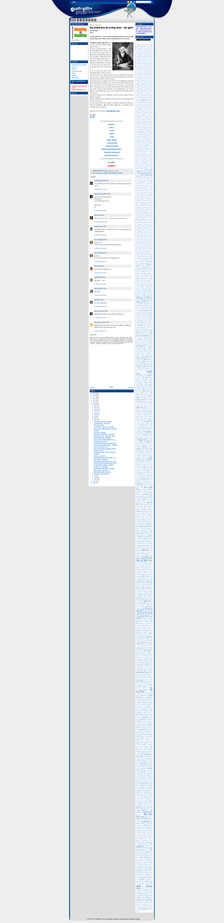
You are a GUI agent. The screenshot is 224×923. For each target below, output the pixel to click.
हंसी (142, 881)
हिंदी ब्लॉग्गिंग (151, 895)
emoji (139, 904)
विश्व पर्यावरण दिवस (142, 771)
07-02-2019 (143, 76)
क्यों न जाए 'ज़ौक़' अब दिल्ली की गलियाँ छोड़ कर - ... (105, 439)
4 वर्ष (150, 246)
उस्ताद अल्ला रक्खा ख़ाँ (144, 329)
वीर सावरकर (140, 797)
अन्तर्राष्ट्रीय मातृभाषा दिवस (140, 281)
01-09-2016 (140, 48)
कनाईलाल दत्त (138, 349)
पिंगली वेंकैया (139, 546)
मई (94, 418)
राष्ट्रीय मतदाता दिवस (140, 714)
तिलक (146, 485)
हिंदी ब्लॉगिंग (145, 895)
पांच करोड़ (142, 545)
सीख (141, 853)
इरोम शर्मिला (142, 322)
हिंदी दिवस (147, 893)
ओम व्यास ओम (145, 344)
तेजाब (140, 489)
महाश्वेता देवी (138, 653)
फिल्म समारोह (146, 579)
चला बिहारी (146, 421)
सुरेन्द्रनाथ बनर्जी (146, 862)
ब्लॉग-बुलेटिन (146, 620)
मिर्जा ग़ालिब (142, 662)
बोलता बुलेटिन (142, 604)
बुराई (152, 599)
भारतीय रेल (138, 628)
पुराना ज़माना (151, 550)
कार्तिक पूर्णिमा (145, 366)
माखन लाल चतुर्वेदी (146, 657)
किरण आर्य (140, 368)
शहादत (144, 805)
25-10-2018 (145, 210)
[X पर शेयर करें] (115, 171)
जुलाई (95, 414)
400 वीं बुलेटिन (138, 247)
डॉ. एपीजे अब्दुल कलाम (141, 475)
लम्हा (141, 727)
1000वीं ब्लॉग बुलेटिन (144, 98)
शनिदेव (145, 802)
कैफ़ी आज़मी (145, 382)
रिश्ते (145, 720)
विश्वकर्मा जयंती (145, 793)
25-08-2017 (142, 208)
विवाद (142, 753)
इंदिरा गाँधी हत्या (140, 320)
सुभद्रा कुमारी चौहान (148, 860)
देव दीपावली (141, 504)
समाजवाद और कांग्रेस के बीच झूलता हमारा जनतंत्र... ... (106, 463)
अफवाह (151, 283)
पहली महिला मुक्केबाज (149, 541)
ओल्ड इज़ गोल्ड (139, 346)
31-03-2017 (148, 242)
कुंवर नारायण (141, 369)
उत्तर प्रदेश (149, 325)
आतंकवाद (146, 310)
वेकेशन (150, 797)
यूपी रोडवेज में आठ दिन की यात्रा (111, 146)
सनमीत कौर (141, 837)
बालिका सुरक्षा (140, 596)
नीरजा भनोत (148, 524)
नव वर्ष (141, 519)
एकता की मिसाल (140, 334)
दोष (141, 509)
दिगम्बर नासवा (97, 215)
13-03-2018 (145, 117)
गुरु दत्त (139, 404)
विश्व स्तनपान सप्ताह (141, 788)
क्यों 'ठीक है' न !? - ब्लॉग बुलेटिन (101, 466)
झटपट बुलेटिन (144, 457)
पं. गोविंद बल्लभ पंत (144, 529)
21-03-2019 (140, 178)
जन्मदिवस (148, 441)
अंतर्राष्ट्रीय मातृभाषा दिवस (146, 271)
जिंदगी (147, 450)
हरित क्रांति (142, 882)
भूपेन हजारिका (140, 635)
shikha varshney (99, 311)
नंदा (141, 514)
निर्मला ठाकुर (138, 524)
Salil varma (142, 909)
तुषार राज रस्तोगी (148, 487)
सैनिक (141, 867)
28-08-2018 (150, 229)
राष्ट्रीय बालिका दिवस (147, 712)
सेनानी (150, 865)
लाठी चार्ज (151, 727)
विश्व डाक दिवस (150, 764)
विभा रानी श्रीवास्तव (98, 239)
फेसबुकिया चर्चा (141, 581)
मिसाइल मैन (141, 664)
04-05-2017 (140, 61)
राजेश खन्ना (139, 700)
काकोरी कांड (142, 362)
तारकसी (137, 485)
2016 (94, 398)
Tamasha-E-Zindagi (99, 322)
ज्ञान (152, 455)
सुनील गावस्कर (142, 859)
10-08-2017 (140, 97)
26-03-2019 (148, 214)
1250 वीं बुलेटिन (148, 115)
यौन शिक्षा (146, 684)
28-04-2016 (143, 225)
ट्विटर (144, 465)
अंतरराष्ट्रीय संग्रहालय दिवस (141, 268)
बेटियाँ (141, 603)
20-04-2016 (145, 163)
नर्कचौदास (143, 518)
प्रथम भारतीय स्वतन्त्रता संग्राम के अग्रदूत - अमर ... (105, 461)
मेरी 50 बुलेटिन (140, 670)
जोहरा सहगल (144, 455)
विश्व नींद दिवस (150, 770)
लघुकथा (139, 726)
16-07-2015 (142, 139)
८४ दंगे (143, 258)
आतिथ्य (151, 310)
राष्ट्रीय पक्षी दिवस (145, 710)
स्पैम (143, 875)
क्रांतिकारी (150, 385)
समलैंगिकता (149, 837)
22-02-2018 (142, 183)
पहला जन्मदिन (144, 540)
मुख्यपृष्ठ (111, 387)
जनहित (151, 438)
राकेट (152, 692)
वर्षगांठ (137, 742)
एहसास (145, 339)
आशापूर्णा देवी (150, 317)
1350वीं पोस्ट (142, 122)
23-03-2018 (138, 192)
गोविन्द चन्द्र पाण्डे (146, 414)
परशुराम (137, 538)
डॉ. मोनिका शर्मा (98, 277)
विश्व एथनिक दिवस (148, 758)
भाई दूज (151, 625)
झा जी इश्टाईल (149, 458)
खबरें (150, 387)
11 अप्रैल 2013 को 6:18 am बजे (100, 234)
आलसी (146, 317)
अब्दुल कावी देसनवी (141, 285)
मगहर (152, 638)
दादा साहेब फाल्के (146, 494)
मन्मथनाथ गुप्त (144, 645)
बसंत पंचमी (149, 587)
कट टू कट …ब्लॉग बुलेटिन (99, 456)
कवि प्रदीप (147, 357)
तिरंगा (142, 485)
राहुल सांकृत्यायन (142, 719)
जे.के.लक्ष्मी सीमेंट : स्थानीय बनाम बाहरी (111, 152)
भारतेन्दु (150, 631)
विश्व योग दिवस (145, 781)
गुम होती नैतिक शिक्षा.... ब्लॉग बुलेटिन (102, 423)
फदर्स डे (151, 576)
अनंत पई (142, 280)
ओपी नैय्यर (143, 342)
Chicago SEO (109, 919)
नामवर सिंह (139, 521)
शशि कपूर (151, 803)
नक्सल (145, 514)
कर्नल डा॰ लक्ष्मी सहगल (146, 354)
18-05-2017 (142, 149)
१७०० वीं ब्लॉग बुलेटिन (145, 146)
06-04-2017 (140, 71)
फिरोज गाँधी (141, 579)
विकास (141, 746)
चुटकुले (139, 428)
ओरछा (150, 344)
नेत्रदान (137, 528)
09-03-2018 (140, 88)
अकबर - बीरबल (143, 273)
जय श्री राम (151, 445)
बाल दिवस (139, 594)
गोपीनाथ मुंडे (145, 413)
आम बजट (139, 315)
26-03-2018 (142, 214)
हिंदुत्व (143, 897)
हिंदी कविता (140, 893)
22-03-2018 (148, 183)
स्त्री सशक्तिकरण (141, 874)
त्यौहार (149, 489)
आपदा (146, 313)
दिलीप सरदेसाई (141, 496)
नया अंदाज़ (138, 518)
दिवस (141, 497)
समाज (141, 838)
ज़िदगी (150, 450)
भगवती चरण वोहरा (148, 623)
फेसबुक (151, 579)
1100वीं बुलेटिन (148, 107)
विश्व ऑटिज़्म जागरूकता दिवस (141, 759)
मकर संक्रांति (147, 638)
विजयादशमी (149, 749)
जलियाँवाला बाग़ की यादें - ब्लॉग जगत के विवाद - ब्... (105, 452)
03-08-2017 (146, 58)
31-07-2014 (138, 244)
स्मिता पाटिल (149, 875)
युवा (146, 681)
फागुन (148, 577)
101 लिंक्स (142, 100)
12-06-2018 (145, 112)
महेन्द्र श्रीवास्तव (98, 288)
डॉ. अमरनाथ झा (146, 472)
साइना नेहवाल (142, 848)
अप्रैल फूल (146, 283)
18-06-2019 (138, 151)
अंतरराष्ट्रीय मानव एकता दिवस (145, 263)
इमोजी (137, 322)
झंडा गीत (139, 457)
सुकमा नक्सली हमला (148, 855)
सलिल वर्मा (138, 847)
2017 (94, 397)
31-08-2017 (145, 244)
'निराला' (142, 44)
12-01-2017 (145, 109)
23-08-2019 (142, 193)
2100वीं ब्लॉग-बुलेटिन (141, 181)
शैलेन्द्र (146, 820)
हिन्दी (150, 897)
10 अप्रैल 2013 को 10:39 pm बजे (100, 189)
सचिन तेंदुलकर (150, 833)
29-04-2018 (140, 234)
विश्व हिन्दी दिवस (138, 790)
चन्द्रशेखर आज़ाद (150, 419)
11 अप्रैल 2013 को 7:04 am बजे (100, 261)
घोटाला (145, 418)
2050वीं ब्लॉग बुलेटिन (142, 176)
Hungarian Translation (134, 919)
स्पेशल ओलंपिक (148, 874)
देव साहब (145, 504)
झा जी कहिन (148, 460)
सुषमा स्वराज (138, 865)
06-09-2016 (150, 73)
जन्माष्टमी (137, 443)
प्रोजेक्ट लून (146, 572)
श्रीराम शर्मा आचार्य (148, 828)
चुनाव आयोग (148, 428)
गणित (150, 394)
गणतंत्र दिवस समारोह (144, 394)
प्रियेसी (142, 569)
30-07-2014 (143, 239)
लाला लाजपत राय (150, 729)
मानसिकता (140, 660)
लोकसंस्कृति (142, 737)
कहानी (143, 361)
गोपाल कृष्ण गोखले (139, 413)
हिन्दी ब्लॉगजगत (143, 898)
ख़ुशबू (148, 389)
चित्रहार (146, 424)
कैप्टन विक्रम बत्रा (139, 382)
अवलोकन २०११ (139, 297)
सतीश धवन (139, 835)
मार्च (95, 475)
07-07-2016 (146, 78)
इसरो (149, 324)
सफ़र (145, 837)
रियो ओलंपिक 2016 (139, 720)
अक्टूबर (95, 409)
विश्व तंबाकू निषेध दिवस (141, 766)
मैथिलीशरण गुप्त (148, 672)
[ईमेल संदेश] (110, 170)
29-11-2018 (140, 237)
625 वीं (148, 252)
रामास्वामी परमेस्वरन (148, 705)
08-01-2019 (146, 81)
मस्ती (145, 647)
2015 (94, 400)
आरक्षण (137, 317)
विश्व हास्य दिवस (148, 788)
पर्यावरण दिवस (150, 538)
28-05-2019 (140, 227)
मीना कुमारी (147, 664)
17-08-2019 (146, 144)
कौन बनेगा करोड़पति (148, 384)
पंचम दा (137, 531)
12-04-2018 (148, 110)
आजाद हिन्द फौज (144, 308)
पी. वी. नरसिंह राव (142, 548)
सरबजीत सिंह (140, 843)
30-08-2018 (150, 239)
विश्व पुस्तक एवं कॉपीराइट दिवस (147, 773)
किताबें (152, 366)
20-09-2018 (145, 166)
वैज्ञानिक (137, 798)
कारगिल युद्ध (145, 364)
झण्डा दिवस (143, 458)
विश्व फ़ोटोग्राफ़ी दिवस (143, 778)
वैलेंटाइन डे (142, 798)
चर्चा (141, 421)
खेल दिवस (145, 391)
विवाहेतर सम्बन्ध (148, 753)
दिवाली (145, 497)
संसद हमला (139, 833)
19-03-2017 (148, 156)
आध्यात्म (147, 312)
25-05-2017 (138, 207)
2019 (94, 393)
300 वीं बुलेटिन (147, 241)
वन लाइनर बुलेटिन (146, 739)
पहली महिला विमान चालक (142, 543)
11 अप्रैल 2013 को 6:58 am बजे (100, 248)
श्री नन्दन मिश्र (150, 823)
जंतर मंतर (139, 435)
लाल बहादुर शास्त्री (141, 729)
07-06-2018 (140, 78)
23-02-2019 (142, 190)
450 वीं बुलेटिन (145, 247)
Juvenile (139, 907)
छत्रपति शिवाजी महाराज (148, 431)
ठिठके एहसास (143, 467)
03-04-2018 (143, 56)
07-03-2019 (150, 76)
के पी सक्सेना (138, 377)
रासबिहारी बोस (145, 717)
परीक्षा (141, 538)
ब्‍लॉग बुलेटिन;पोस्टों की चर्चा (142, 616)
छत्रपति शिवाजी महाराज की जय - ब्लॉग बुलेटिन (104, 468)
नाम (152, 519)
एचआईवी (151, 335)
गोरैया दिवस (151, 413)
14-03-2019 (142, 126)
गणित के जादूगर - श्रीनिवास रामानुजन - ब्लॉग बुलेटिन (105, 429)
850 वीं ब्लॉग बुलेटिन (149, 258)
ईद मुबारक (140, 325)
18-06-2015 (148, 149)
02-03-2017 (140, 51)
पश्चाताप (139, 540)
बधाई (137, 586)
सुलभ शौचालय (140, 864)
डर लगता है (96, 430)
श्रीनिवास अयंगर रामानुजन (140, 826)
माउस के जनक (138, 657)
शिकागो (147, 810)
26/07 (149, 217)
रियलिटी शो (149, 719)
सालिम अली (142, 852)
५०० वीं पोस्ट (149, 249)
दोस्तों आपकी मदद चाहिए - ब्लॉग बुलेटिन (102, 472)
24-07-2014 (138, 200)
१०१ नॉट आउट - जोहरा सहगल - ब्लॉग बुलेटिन (104, 427)
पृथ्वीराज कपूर (144, 553)
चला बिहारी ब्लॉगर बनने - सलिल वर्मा (79, 64)
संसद (152, 831)
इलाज (146, 322)
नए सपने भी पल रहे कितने (112, 143)
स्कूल (150, 870)
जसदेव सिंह (146, 448)
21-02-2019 (150, 176)
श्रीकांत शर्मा (140, 825)
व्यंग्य (142, 800)
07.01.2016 (140, 81)
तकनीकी (150, 482)
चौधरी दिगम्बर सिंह (139, 431)
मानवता (146, 659)
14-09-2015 (142, 129)
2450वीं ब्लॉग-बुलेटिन (144, 203)
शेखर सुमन (145, 818)
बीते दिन (145, 598)
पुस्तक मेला (149, 551)
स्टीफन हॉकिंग (138, 872)
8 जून (147, 256)
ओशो (146, 346)
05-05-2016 (150, 66)
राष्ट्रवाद (142, 707)
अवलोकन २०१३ (142, 298)
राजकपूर (137, 695)
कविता (144, 359)
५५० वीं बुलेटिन (145, 251)
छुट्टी (139, 433)
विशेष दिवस (141, 754)
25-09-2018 (148, 208)
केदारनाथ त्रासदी (144, 379)
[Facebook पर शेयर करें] (117, 171)
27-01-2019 (150, 219)
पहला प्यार (149, 540)
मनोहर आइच (145, 643)
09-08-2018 (150, 90)
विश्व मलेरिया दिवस (145, 780)
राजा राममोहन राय (149, 697)
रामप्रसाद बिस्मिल (150, 704)
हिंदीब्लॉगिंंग (139, 897)
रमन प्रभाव (138, 687)
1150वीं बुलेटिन (139, 109)
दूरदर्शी (144, 502)
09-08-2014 (143, 90)
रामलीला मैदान (140, 705)
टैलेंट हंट (149, 463)
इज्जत (146, 320)
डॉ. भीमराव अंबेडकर (149, 475)
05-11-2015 (143, 70)
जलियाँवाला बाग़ (139, 448)
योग (136, 684)
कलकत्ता (137, 356)
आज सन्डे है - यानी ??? (99, 450)
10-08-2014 (150, 95)
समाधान (146, 838)
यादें (150, 679)
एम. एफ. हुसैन (140, 337)
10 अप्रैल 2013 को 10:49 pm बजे (100, 221)
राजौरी (144, 700)
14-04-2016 (148, 126)
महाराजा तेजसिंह (150, 648)
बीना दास (149, 598)
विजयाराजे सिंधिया (139, 751)
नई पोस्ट (92, 387)
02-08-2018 (143, 53)
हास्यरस (148, 892)
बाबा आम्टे (151, 589)
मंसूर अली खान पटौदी (139, 638)
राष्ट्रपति (137, 707)
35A (147, 246)
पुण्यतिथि (143, 550)
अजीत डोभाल (144, 278)
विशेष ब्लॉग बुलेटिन (140, 756)
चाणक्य (143, 423)
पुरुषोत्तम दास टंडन (141, 551)
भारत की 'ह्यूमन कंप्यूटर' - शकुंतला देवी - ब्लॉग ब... (104, 436)
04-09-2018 (143, 63)
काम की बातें (139, 364)
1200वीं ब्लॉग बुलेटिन (140, 115)
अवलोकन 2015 (146, 300)
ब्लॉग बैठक (143, 618)
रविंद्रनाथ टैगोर (145, 687)
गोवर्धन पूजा (139, 414)
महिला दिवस (144, 653)
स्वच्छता (137, 877)
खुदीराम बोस (138, 389)
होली (152, 900)
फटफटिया (137, 576)
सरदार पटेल (142, 842)
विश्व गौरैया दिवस (143, 763)
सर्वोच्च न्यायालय (148, 845)
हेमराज (143, 900)
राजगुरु (142, 695)
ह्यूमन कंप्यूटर (141, 902)
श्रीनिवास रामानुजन (149, 826)
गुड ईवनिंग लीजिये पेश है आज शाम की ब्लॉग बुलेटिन (105, 443)
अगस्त (95, 412)
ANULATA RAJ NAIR (100, 194)
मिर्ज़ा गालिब (147, 662)
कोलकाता (141, 384)
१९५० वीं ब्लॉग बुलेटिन (144, 161)
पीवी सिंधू (148, 548)
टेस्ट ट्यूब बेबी (144, 463)
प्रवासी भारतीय (145, 567)
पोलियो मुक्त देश (148, 555)
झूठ (136, 462)
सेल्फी (137, 867)
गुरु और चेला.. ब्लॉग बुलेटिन (100, 432)
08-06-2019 (144, 83)
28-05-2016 (150, 225)
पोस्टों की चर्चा (145, 558)
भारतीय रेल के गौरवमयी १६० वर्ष (101, 447)
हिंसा (147, 897)
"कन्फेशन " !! (112, 127)
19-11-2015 (143, 159)
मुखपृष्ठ (73, 2)
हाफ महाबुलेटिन (138, 890)
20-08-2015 (148, 164)
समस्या (137, 838)
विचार (141, 748)
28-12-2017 (146, 230)
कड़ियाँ (149, 347)
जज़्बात (141, 436)
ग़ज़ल (142, 392)
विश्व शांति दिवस (142, 786)
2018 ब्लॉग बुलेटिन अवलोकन (148, 171)
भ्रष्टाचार (137, 637)
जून (95, 416)
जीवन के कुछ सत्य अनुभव (142, 453)
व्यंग (139, 800)
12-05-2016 (138, 112)
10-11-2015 (146, 97)
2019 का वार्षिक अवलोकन (147, 175)
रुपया (152, 720)
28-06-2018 (146, 227)
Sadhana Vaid (98, 226)
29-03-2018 (150, 232)
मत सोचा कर (96, 454)
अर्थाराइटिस (149, 291)
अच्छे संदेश (146, 276)
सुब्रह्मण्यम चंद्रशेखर (139, 860)
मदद (145, 640)
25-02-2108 (148, 205)
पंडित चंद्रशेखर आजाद (144, 531)
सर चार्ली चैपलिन (144, 840)
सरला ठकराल (146, 843)
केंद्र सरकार (145, 377)
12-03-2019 (142, 110)
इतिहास (150, 320)
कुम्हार (145, 374)
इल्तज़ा (150, 322)
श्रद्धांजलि (144, 821)
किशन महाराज (146, 368)
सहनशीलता (146, 847)
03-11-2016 (143, 59)
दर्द (142, 492)
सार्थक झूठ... (111, 133)
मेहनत (150, 670)
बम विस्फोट (142, 586)
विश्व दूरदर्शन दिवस (143, 768)
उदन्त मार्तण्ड (143, 327)
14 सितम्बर (149, 122)
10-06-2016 (143, 95)
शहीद (137, 807)
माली (150, 660)
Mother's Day (145, 907)
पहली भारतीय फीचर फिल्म (140, 541)
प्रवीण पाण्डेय (97, 266)
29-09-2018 (143, 236)
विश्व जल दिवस (143, 764)
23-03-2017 (148, 190)
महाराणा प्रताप (140, 650)
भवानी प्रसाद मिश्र (145, 625)
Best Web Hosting (124, 919)
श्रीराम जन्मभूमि (140, 828)
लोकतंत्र (142, 736)
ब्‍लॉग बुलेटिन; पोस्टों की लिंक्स (145, 613)
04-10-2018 (150, 63)
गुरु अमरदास (144, 402)
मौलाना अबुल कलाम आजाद (141, 677)
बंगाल (140, 582)
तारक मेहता (149, 484)
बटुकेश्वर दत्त (149, 584)
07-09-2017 (150, 80)
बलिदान (143, 587)
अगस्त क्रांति (145, 274)
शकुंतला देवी (151, 800)
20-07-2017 (142, 164)
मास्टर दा (137, 662)
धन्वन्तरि (150, 511)
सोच (150, 867)
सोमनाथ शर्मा (144, 869)
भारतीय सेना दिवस (146, 630)
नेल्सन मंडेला (143, 528)
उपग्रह (148, 327)
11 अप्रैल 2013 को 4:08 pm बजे (100, 295)
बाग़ (147, 589)
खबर (147, 387)
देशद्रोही (137, 507)
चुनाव (143, 428)
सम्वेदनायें (137, 840)
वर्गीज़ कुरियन (149, 741)
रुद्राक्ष (148, 720)
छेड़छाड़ (142, 433)
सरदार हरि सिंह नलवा (149, 842)
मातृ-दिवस (141, 659)
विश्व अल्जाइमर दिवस (149, 756)
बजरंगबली (143, 584)
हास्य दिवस (138, 892)
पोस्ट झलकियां (145, 557)
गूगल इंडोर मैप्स (142, 411)
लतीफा (137, 727)
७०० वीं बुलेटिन (150, 254)
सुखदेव (141, 857)
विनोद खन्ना (151, 751)
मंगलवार (148, 637)
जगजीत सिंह (144, 435)
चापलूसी (147, 423)
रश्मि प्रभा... (74, 69)
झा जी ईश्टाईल (141, 460)
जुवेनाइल (149, 453)
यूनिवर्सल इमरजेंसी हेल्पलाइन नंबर (146, 682)
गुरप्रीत (150, 401)
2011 (94, 483)
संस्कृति (144, 833)
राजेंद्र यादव (140, 698)
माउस (150, 655)
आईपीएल (140, 303)
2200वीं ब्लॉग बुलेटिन (144, 186)
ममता (150, 645)
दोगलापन (137, 509)
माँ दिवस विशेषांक (145, 655)
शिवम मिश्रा (92, 117)
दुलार (148, 501)
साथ (146, 848)
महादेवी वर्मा (144, 648)
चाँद (152, 421)
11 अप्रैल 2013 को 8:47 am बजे (100, 283)
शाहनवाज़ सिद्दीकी (141, 810)
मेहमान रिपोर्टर (139, 672)
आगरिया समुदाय (146, 303)
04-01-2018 (150, 59)
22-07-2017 (145, 185)
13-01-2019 (138, 117)
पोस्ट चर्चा (138, 556)
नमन (150, 516)
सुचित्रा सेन (146, 857)
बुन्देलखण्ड (147, 599)
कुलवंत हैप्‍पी (150, 374)
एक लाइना (151, 332)
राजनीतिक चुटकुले (141, 697)
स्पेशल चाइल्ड (138, 875)
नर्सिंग (147, 518)
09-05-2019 (146, 88)
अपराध (142, 283)
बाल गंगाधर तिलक (145, 593)
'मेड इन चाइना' (143, 46)
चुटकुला (151, 426)
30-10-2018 (140, 241)
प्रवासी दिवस (138, 567)
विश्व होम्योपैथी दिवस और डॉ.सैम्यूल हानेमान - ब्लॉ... (105, 457)
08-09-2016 (140, 85)
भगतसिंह (141, 623)
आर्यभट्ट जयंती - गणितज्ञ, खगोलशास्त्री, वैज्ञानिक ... (105, 448)
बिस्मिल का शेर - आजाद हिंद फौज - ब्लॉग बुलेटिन (104, 434)
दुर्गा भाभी (143, 501)
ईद (152, 324)
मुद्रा (142, 665)
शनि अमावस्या (140, 802)
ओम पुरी (140, 344)
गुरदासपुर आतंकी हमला (143, 401)
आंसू (137, 303)
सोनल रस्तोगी (138, 869)
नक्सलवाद (149, 514)
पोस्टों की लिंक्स (141, 560)
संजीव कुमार (148, 830)
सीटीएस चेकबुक (146, 853)
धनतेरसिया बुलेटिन (144, 511)
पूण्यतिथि (137, 553)
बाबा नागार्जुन (140, 591)
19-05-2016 (138, 158)
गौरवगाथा (141, 416)
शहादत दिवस (149, 805)
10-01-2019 (147, 93)
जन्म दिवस (140, 440)
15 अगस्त (138, 132)
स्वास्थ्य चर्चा (138, 881)
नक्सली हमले (138, 516)
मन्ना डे (139, 645)
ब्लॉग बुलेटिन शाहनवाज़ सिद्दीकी (148, 611)
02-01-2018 (143, 49)
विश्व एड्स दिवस (140, 758)
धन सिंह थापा (149, 509)
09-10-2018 (140, 92)
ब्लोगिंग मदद (147, 621)
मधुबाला (143, 642)
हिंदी (152, 892)
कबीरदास (141, 351)
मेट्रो (145, 667)
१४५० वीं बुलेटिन (148, 131)
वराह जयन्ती (142, 741)
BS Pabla (146, 902)
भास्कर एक (144, 633)
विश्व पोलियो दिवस (148, 775)
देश (144, 506)
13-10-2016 (145, 120)
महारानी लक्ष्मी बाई (147, 650)
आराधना (141, 317)
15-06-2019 (150, 132)
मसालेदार (137, 647)
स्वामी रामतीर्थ (150, 877)
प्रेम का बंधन (150, 569)
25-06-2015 (145, 207)
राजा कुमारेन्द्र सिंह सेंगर (77, 71)
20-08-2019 (138, 166)
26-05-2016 (138, 215)
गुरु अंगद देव (138, 402)
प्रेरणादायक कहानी (146, 571)
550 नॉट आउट (138, 251)
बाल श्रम (145, 594)
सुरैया (151, 862)
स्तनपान (151, 872)
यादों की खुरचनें (139, 681)
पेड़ (150, 553)
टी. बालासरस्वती (141, 462)
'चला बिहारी (138, 44)
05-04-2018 (143, 66)
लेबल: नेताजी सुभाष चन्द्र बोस (141, 734)
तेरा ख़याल (112, 130)
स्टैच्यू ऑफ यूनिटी (145, 872)
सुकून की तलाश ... (111, 124)
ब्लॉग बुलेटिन (83, 9)
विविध (137, 754)
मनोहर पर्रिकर (150, 643)
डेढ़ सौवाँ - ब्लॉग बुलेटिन (146, 470)
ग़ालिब (150, 397)
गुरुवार (137, 408)
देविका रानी (151, 504)
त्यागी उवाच (144, 489)
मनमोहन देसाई (149, 642)
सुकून (137, 857)
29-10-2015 (150, 236)
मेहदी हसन (146, 670)
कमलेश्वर (145, 351)
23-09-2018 (148, 193)
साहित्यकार (147, 852)
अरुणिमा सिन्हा (138, 290)
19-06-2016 (145, 158)
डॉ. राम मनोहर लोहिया (141, 477)
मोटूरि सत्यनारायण (147, 674)
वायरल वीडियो (143, 744)
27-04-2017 (140, 220)
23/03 (137, 195)
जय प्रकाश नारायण (144, 445)
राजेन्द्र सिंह (151, 698)
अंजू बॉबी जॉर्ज (142, 261)
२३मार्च (148, 197)
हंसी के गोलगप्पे (147, 881)
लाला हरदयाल (140, 731)
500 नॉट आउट (142, 249)
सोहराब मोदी (146, 870)
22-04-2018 (138, 185)
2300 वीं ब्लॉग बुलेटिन (149, 195)
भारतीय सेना (138, 630)
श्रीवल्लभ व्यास (138, 830)
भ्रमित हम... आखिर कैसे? (112, 140)
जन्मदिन (141, 441)
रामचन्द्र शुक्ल (145, 702)
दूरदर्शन (140, 502)
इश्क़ (137, 324)
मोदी (152, 674)
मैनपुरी (137, 674)
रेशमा (140, 724)
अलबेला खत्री (138, 293)
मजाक (142, 640)
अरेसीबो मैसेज (144, 290)
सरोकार (151, 843)
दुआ (147, 499)
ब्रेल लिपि (141, 606)
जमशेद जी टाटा (143, 443)
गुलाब (150, 409)
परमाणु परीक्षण (148, 536)
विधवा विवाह (145, 751)
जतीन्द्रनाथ (138, 438)
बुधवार (142, 599)
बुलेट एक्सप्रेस (140, 601)
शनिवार (149, 802)
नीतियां (143, 524)
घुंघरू (141, 418)
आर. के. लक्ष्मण (148, 315)
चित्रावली (151, 424)
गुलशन (150, 407)
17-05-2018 (143, 142)
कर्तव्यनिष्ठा (138, 354)
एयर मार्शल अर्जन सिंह (147, 337)
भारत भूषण (149, 626)
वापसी (139, 744)
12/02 (149, 114)
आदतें (144, 312)
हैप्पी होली (147, 900)
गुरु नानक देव (145, 404)
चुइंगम (147, 426)
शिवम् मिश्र (138, 814)
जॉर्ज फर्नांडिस (138, 455)
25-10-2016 (138, 210)
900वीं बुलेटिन (145, 259)
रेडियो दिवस (148, 722)
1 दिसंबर (141, 93)
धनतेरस (137, 511)
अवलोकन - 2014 (146, 295)
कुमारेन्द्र (150, 372)
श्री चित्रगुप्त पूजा (143, 823)
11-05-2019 (146, 104)
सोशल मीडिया (139, 870)
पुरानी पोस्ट (130, 387)
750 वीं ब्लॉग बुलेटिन (141, 256)
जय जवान (137, 445)
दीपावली (143, 499)
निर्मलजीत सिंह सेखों (148, 523)
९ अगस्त (139, 259)
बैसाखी (149, 603)
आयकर (144, 315)
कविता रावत (151, 359)
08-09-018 (150, 83)
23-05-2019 (145, 192)
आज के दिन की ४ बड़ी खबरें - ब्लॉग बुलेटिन (103, 421)
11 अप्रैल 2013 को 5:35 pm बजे (100, 306)
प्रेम (146, 569)
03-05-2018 (150, 56)
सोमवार (149, 869)
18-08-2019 (145, 151)
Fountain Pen (146, 905)
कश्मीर (139, 361)
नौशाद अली (149, 528)
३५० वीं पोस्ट (142, 246)
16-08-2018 (148, 139)
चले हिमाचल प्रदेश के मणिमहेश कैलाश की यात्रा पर (111, 149)
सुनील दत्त (149, 859)
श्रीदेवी (150, 825)
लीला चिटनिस (142, 732)
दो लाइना (149, 507)
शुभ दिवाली (149, 816)
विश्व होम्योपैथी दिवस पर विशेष (112, 111)
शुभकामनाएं (138, 818)
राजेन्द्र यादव (145, 698)
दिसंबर (95, 405)
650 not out (143, 254)
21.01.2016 (150, 180)
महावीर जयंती (143, 652)
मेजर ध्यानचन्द (140, 667)
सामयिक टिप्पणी (145, 850)
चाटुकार (139, 423)
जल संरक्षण (149, 446)
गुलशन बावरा (138, 409)
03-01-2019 (146, 54)
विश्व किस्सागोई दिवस (143, 761)
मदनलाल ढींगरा (150, 640)
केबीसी (150, 380)
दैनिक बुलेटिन (143, 507)
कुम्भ (142, 374)
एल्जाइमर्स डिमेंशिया (139, 339)
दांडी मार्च (139, 494)
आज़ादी (140, 310)
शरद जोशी (146, 803)
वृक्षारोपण (145, 797)
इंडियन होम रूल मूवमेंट (99, 425)
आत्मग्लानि (139, 312)
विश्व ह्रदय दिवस (139, 793)
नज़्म (143, 516)
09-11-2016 (147, 92)
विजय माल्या (143, 749)
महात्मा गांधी (138, 648)
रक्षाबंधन (139, 686)
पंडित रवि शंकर (148, 533)
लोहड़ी (147, 737)
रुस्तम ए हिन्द (140, 722)
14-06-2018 (138, 127)
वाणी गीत (73, 73)
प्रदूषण (137, 565)
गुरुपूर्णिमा (149, 406)
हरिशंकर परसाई (147, 884)
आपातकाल (150, 313)
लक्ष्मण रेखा (144, 724)
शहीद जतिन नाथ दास (145, 807)
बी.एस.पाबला (149, 596)
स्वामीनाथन (149, 879)
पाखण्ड (151, 545)
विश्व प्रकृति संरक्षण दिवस (140, 776)
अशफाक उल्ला (148, 302)
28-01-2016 (140, 224)
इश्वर (146, 324)
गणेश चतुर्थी (144, 396)
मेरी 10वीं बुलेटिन (143, 669)
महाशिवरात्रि (149, 652)
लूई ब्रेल (147, 732)
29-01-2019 (143, 232)
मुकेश (139, 665)
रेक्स (144, 722)
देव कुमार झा (74, 67)
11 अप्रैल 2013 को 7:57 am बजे (100, 272)
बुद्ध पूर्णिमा (137, 599)
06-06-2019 (146, 71)
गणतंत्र (146, 392)
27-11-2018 (150, 222)
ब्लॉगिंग (142, 621)
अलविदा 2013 (145, 293)
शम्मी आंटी (141, 803)
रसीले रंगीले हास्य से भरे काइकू (100, 441)
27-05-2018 (146, 220)
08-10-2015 (146, 85)
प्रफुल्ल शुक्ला (148, 565)
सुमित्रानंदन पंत (138, 862)
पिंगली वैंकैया (145, 546)
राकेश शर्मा (139, 693)
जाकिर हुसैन (142, 450)
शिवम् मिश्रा (74, 75)
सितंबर (95, 411)
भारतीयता (145, 631)
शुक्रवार (143, 816)
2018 (94, 395)
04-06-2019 (146, 61)
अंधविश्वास (138, 273)
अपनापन (137, 283)
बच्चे (148, 582)
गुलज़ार (145, 407)
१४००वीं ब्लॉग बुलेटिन (140, 131)
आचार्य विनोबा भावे (145, 305)
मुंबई (152, 664)
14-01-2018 (145, 124)
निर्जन (142, 523)
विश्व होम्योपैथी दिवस (113, 173)
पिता (149, 546)
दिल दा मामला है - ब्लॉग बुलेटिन (100, 459)
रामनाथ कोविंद (143, 704)
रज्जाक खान (145, 686)
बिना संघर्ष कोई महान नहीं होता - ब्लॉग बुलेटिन (103, 465)
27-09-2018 (143, 222)
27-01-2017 (143, 219)
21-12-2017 (143, 180)
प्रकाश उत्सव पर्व (146, 562)
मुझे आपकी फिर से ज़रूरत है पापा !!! (111, 155)
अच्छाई (142, 276)
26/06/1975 (143, 217)
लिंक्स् (137, 732)
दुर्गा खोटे (151, 499)
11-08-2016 (143, 105)
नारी (143, 521)
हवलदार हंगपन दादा (144, 888)
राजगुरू (146, 695)
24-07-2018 (145, 200)
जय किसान (149, 443)
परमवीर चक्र (140, 536)
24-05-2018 (148, 198)
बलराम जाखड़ (148, 586)
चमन (138, 421)
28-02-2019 (146, 224)
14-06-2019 (145, 127)
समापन (150, 838)
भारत (144, 626)
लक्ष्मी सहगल (150, 724)
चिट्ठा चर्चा (141, 424)
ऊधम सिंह (145, 330)
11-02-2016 (150, 102)
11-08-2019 (150, 105)
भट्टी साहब (138, 625)
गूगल (137, 411)
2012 (94, 481)
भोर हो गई (112, 137)
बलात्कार (138, 587)
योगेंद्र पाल (141, 684)
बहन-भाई (143, 589)
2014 (94, 402)
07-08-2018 (143, 80)
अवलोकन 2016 (139, 302)
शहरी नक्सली (140, 805)
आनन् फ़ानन (141, 313)
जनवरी (95, 479)
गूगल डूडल (149, 411)
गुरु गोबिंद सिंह (150, 402)
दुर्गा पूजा (139, 501)
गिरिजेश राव (138, 399)
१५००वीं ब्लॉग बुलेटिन (145, 136)
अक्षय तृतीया (138, 274)
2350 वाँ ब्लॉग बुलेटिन (142, 197)
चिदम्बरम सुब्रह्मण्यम (141, 426)
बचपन (144, 582)
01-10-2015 (146, 48)
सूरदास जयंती (144, 865)
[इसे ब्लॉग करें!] (113, 171)
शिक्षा (141, 812)
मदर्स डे (139, 642)
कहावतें (148, 361)
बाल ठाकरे (151, 593)
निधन (139, 523)
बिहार (144, 596)
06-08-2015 (143, 73)
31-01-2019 (142, 242)
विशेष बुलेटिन (147, 754)
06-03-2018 (150, 70)
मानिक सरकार (146, 660)
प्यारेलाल (140, 562)
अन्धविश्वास (149, 281)
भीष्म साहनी (150, 633)
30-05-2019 (146, 237)
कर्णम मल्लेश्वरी (148, 352)
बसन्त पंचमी (138, 589)
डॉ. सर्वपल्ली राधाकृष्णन (144, 479)
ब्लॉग (146, 606)
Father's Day (138, 905)
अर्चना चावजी (150, 290)
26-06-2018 (145, 215)
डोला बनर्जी (145, 482)
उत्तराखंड (137, 327)
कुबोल (142, 371)
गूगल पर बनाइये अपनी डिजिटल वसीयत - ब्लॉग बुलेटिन (105, 445)
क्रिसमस (143, 387)
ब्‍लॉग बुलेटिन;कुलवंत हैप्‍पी (145, 615)
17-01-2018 (147, 141)
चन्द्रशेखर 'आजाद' (143, 419)
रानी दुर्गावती (148, 700)
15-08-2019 (140, 134)
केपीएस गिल (146, 380)
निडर (147, 521)
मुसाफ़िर (146, 665)
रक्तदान (151, 684)
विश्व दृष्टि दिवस (143, 770)
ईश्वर (145, 325)
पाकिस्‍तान (147, 545)
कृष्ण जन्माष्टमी (148, 375)
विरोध (138, 753)
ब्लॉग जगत (139, 608)
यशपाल (147, 679)
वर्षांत (141, 742)
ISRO (151, 905)
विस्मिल (142, 795)
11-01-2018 (143, 102)
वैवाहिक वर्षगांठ (148, 798)
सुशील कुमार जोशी (148, 864)
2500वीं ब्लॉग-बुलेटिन (144, 212)
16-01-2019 (145, 137)
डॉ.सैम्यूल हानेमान (99, 173)
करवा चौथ (142, 352)
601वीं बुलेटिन (142, 252)
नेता (137, 526)
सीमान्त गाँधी (141, 855)
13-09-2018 (138, 120)
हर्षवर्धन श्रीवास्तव (75, 77)
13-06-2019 (142, 119)
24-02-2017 (142, 198)
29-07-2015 (146, 234)
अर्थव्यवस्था (144, 291)
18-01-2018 (145, 148)
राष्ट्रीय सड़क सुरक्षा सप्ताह (144, 715)
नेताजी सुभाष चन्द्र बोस (145, 526)
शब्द (136, 803)
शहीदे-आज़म (143, 808)
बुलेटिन (145, 601)
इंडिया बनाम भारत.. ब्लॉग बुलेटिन (101, 470)
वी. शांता (146, 795)
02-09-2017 (150, 53)
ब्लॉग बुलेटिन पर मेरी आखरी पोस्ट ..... (102, 474)
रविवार (151, 687)
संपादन (148, 831)
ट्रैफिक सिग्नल (138, 465)
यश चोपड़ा (142, 679)
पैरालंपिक (137, 555)
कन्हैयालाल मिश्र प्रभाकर (147, 349)
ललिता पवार (146, 727)
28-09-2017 (140, 230)
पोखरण (142, 555)
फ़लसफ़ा (139, 577)
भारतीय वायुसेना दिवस (147, 628)
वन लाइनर (138, 739)
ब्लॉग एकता (151, 606)
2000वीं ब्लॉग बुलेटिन (144, 168)
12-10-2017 (143, 114)
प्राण (150, 567)
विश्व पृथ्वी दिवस (140, 775)
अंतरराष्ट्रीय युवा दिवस (140, 264)
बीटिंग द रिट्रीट (139, 598)
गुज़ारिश (147, 399)
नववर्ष (145, 519)
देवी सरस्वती (140, 506)
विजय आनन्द (146, 748)
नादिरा (149, 519)
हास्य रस (143, 892)
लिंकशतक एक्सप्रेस (148, 731)
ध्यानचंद (137, 514)
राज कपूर (149, 693)
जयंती (143, 446)
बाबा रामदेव (145, 591)
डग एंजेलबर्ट (151, 467)
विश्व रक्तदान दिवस (143, 783)
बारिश (140, 593)
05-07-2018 (146, 68)
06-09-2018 (146, 75)
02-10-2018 (140, 54)
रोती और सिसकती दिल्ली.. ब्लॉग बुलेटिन (102, 438)
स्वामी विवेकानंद (141, 879)
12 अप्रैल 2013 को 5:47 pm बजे (100, 330)
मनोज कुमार (138, 643)
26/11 (137, 219)
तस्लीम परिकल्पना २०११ (141, 484)
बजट (140, 584)
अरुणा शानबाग (148, 288)
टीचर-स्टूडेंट (147, 462)
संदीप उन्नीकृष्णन (142, 831)
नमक (146, 516)
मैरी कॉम (141, 674)
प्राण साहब (138, 569)
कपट (137, 351)
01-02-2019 (150, 46)
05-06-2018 (140, 68)
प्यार (136, 562)
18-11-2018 (142, 153)
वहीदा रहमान (146, 742)
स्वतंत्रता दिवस (143, 877)
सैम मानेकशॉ (146, 867)
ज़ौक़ (149, 455)
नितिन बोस (151, 521)
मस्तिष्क (142, 647)
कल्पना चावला (145, 356)
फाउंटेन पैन (143, 577)
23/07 (142, 195)
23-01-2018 (145, 188)
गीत (143, 399)
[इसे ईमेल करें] (112, 171)
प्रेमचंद (139, 571)
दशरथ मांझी (146, 492)
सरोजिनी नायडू (141, 845)
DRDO (151, 902)
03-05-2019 (140, 58)
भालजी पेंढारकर (138, 633)
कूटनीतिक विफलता (141, 375)
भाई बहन (139, 626)
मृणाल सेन (151, 665)
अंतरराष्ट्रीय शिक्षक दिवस (145, 266)
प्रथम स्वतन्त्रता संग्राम (147, 564)
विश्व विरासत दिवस (143, 785)
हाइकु (150, 888)
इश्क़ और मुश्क (141, 324)
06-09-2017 (140, 75)
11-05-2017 (140, 104)
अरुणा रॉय (142, 288)
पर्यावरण (144, 538)
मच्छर (138, 640)
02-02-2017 (150, 49)
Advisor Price (116, 919)
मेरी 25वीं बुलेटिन (150, 669)
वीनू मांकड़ (151, 795)
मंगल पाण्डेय (143, 637)
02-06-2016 (146, 51)
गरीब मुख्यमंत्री (144, 397)
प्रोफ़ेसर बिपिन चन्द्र (143, 574)
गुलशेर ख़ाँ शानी (144, 409)
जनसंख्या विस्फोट (145, 438)
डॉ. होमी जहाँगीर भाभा (147, 480)
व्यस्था (146, 800)
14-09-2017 (148, 129)
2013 (94, 403)
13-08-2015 (148, 119)
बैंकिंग (145, 603)
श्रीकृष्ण (145, 825)
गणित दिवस (138, 396)
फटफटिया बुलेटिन (144, 576)
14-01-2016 (138, 124)
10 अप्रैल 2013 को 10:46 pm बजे (100, 210)
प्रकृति (140, 564)
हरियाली (147, 882)
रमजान (150, 686)
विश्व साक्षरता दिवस (149, 786)
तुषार (141, 487)
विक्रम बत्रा (146, 746)
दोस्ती (144, 509)
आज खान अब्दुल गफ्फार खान (144, 307)
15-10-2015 (146, 134)
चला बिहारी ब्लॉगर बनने (99, 180)
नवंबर (95, 407)
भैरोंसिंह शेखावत (148, 635)
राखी (144, 693)
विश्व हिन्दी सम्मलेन (146, 790)
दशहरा (151, 492)
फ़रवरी (95, 477)
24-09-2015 (143, 202)
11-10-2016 (140, 107)
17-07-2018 (150, 142)
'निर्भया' (146, 44)
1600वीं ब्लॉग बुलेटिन (139, 141)
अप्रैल (95, 420)
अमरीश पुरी (146, 285)
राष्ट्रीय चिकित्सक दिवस (143, 709)
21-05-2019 (146, 178)
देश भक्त (149, 506)
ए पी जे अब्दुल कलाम (143, 332)
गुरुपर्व (145, 406)
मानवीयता (151, 659)
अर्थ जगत (139, 291)
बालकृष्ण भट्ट (150, 594)
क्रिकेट (139, 387)
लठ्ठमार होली (144, 726)
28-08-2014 (143, 229)
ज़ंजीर (152, 433)
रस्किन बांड (147, 692)
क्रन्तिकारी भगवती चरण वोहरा (141, 385)
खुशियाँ (140, 391)
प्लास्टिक (149, 574)
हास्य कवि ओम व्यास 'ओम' (147, 890)
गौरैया (146, 416)
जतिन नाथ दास (148, 436)
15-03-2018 (143, 132)
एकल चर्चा (146, 334)
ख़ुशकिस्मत (143, 389)
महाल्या (137, 652)
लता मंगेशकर (149, 726)
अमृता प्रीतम (142, 286)
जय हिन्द (139, 446)
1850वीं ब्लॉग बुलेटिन (144, 154)
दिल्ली (146, 496)
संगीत (143, 830)
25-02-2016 (142, 205)
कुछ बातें (146, 369)
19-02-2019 (142, 156)
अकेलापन (149, 273)
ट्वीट (148, 465)
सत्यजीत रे (145, 835)
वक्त (150, 737)
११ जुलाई (137, 102)
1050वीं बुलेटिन (148, 100)
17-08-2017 (140, 144)
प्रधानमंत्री (142, 565)
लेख (150, 732)
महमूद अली (149, 647)
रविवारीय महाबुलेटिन (143, 689)
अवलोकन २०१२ (149, 297)
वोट (136, 800)
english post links (147, 904)
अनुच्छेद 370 (148, 280)
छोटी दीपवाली (147, 433)
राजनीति (151, 695)
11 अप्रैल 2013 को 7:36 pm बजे (100, 317)
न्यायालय (137, 529)
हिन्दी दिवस (138, 898)
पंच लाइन (149, 529)
